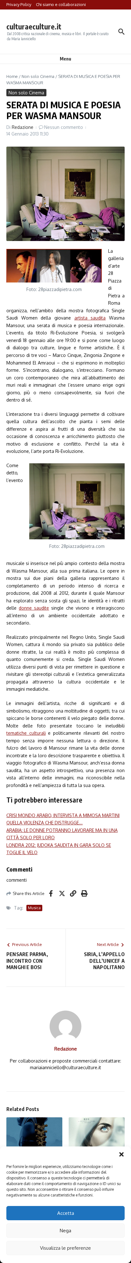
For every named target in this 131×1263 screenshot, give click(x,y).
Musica (34, 907)
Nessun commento (63, 127)
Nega (65, 1231)
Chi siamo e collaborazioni (61, 4)
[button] (121, 1154)
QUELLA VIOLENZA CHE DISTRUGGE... (44, 822)
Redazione (22, 127)
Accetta (65, 1213)
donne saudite (34, 608)
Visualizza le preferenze (65, 1248)
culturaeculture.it (33, 26)
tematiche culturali (26, 733)
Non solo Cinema (38, 76)
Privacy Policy (18, 4)
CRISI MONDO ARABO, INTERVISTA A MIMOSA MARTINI (63, 815)
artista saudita (90, 318)
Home (12, 76)
